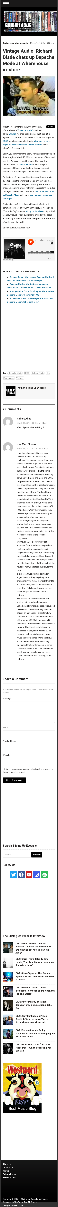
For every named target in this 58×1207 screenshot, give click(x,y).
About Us (7, 1164)
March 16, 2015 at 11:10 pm (29, 448)
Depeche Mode (15, 373)
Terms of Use (9, 1178)
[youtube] (29, 874)
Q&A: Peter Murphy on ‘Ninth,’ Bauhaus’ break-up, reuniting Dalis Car (33, 1004)
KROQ (26, 373)
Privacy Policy (9, 1174)
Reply (45, 423)
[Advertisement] (29, 815)
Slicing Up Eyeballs (36, 387)
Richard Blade (38, 373)
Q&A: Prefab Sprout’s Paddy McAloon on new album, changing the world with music (35, 1033)
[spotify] (44, 874)
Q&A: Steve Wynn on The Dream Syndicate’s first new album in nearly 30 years (34, 976)
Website (6, 755)
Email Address (9, 741)
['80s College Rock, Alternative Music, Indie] (30, 21)
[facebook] (21, 874)
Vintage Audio (21, 43)
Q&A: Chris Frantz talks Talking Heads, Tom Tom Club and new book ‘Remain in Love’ (34, 962)
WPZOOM (18, 1205)
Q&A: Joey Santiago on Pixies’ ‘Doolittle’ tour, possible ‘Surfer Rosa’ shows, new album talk (32, 1019)
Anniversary (8, 43)
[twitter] (13, 874)
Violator (12, 134)
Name (5, 727)
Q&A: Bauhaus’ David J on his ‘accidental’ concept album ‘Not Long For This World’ (35, 990)
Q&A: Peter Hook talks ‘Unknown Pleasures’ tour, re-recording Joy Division (33, 1047)
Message (7, 698)
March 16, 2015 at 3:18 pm (28, 423)
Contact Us (8, 1168)
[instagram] (36, 874)
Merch (6, 1171)
